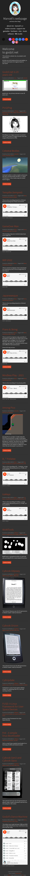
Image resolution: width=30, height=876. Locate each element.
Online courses (10, 29)
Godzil (3, 217)
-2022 (7, 260)
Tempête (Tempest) (8, 217)
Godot (3, 155)
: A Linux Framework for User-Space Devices (13, 706)
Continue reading (7, 99)
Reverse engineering (7, 534)
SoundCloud (5, 197)
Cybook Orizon (10, 625)
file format (15, 685)
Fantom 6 (11, 197)
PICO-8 (4, 412)
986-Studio (18, 34)
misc (20, 31)
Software (11, 34)
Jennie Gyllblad (18, 873)
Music (25, 31)
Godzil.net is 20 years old (10, 73)
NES (10, 334)
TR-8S (18, 463)
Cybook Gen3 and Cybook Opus (11, 759)
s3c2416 (16, 740)
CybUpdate (8, 680)
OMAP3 (11, 575)
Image (14, 112)
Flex (22, 875)
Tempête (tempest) (12, 192)
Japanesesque (10, 295)
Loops (15, 231)
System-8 (14, 463)
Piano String (10, 329)
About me (10, 26)
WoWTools (8, 529)
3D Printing (15, 534)
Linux (17, 575)
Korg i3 (10, 265)
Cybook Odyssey (11, 571)
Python (25, 534)
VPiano (15, 197)
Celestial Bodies (10, 150)
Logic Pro (11, 231)
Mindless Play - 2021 (13, 375)
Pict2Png (7, 107)
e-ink (10, 685)
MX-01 (21, 463)
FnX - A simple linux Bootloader (11, 734)
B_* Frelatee (8, 458)
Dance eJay (11, 821)
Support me (21, 29)
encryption (20, 685)
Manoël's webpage (15, 18)
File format (19, 112)
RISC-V (12, 155)
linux (6, 740)
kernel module (8, 714)
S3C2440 (12, 765)
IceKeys (6, 494)
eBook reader (5, 575)
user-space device (17, 714)
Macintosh (4, 112)
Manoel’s (19, 26)
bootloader (10, 740)
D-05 (25, 463)
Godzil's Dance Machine (9, 865)
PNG (11, 112)
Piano (10, 380)
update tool (5, 685)
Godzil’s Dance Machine (14, 816)
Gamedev (6, 31)
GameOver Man (10, 226)
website (25, 78)
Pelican (9, 875)
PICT (9, 112)
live (25, 462)
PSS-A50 (13, 334)
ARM (15, 575)
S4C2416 (12, 630)
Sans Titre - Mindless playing (10, 399)
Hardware (14, 31)
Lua (7, 412)
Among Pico (8, 407)
